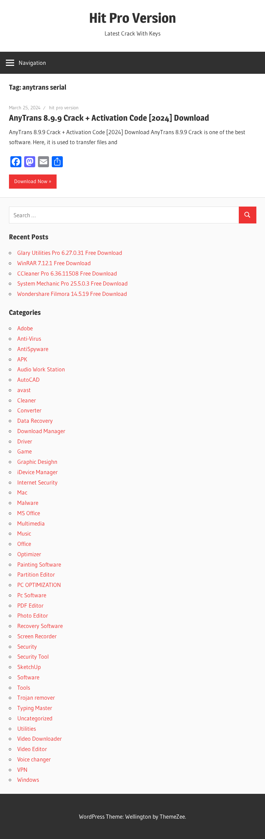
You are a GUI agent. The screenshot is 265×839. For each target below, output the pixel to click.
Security (27, 646)
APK (22, 359)
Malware (27, 502)
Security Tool (33, 656)
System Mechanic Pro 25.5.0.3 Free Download (72, 283)
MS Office (28, 513)
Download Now (30, 181)
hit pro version (64, 107)
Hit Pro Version (132, 17)
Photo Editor (32, 615)
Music (24, 533)
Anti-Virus (29, 338)
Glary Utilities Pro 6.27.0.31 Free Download (69, 252)
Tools (23, 687)
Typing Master (34, 707)
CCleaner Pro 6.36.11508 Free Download (67, 273)
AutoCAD (28, 379)
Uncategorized (34, 718)
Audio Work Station (41, 369)
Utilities (26, 728)
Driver (24, 441)
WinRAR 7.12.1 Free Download (54, 263)
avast (24, 389)
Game (24, 451)
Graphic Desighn (37, 461)
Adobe (25, 328)
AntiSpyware (32, 348)
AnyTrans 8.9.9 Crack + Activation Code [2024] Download (109, 118)
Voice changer (34, 759)
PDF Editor (30, 605)
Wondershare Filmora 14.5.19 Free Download (72, 293)
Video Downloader (39, 738)
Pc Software (31, 595)
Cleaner (26, 400)
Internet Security (37, 482)
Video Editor (32, 748)
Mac (22, 492)
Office (24, 543)
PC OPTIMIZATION (39, 584)
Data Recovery (35, 420)
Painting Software (39, 564)
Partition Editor (36, 574)
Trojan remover (36, 697)
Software (28, 677)
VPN (22, 769)
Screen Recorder (37, 636)
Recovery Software (40, 625)
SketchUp (29, 666)
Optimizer (29, 554)
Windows (28, 779)
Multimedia (31, 523)
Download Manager (41, 431)
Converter (29, 410)
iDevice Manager (37, 472)
